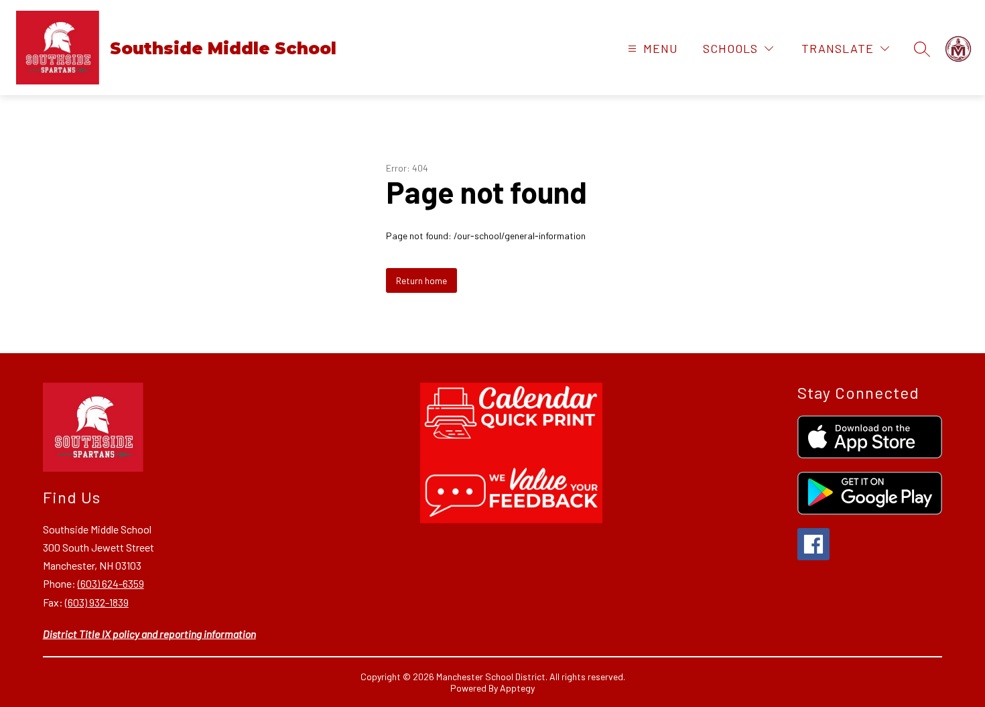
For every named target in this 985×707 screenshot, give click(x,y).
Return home (421, 280)
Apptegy (517, 688)
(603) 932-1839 (97, 602)
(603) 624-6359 (111, 583)
